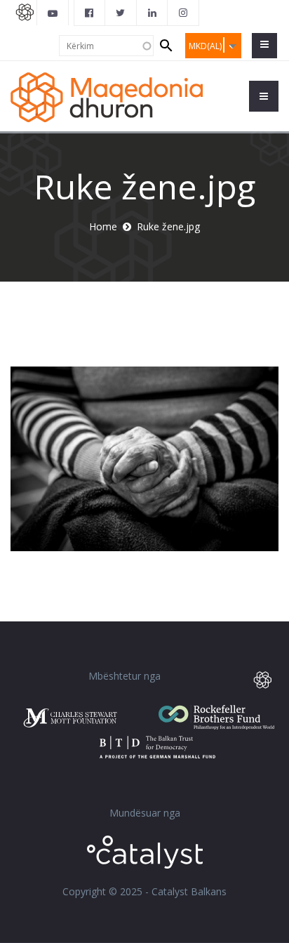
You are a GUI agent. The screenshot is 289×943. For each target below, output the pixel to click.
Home (103, 226)
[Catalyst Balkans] (89, 12)
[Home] (107, 96)
